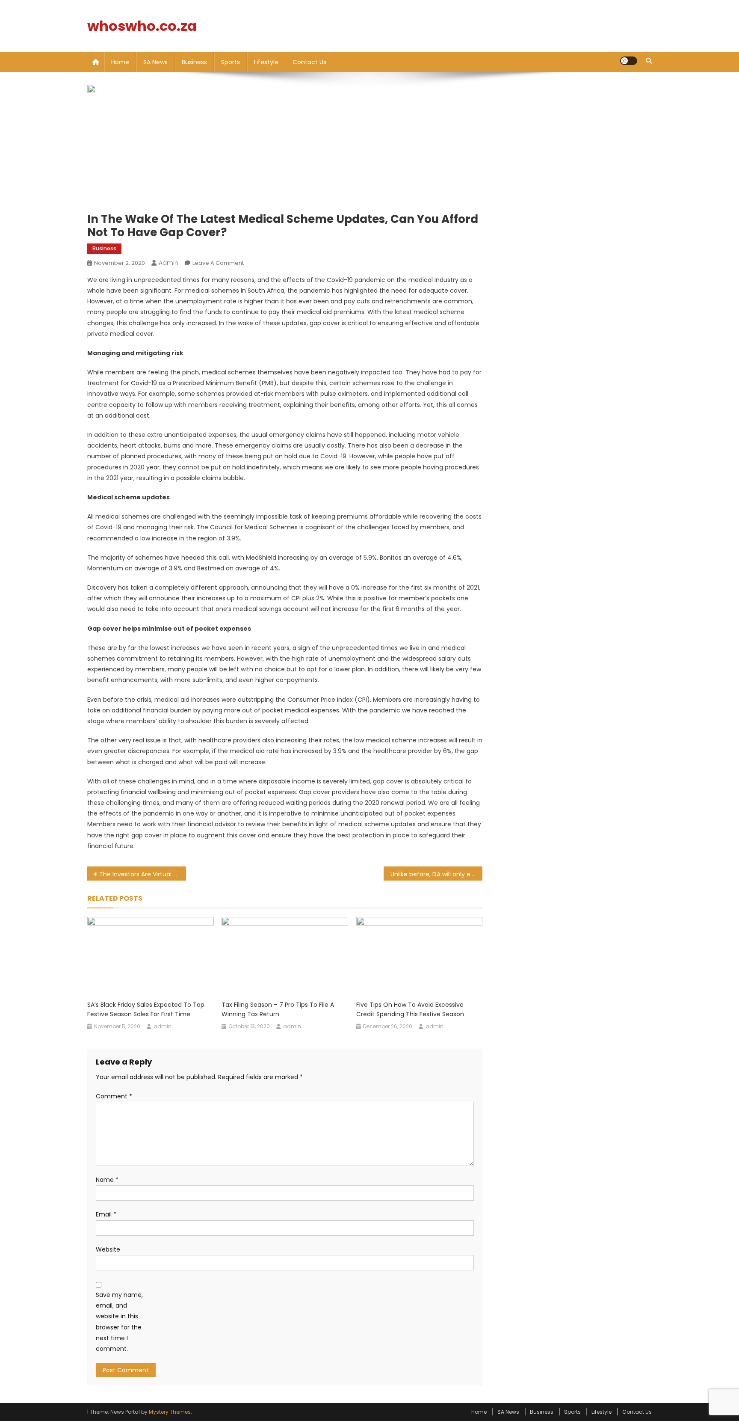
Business (194, 62)
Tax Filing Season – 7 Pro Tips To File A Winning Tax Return (278, 1009)
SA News (155, 62)
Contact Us (309, 62)
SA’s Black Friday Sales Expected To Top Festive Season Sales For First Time (145, 1009)
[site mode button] (628, 60)
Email (106, 1214)
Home (120, 62)
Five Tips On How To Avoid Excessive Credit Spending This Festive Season (410, 1009)
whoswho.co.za (142, 26)
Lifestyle (266, 62)
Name (107, 1179)
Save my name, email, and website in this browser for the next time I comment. (119, 1321)
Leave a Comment (218, 263)
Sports (230, 62)
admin (168, 262)
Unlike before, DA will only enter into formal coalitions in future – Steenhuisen (436, 874)
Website (108, 1249)
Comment (114, 1096)
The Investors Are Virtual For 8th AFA (142, 874)
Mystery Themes (170, 1411)
